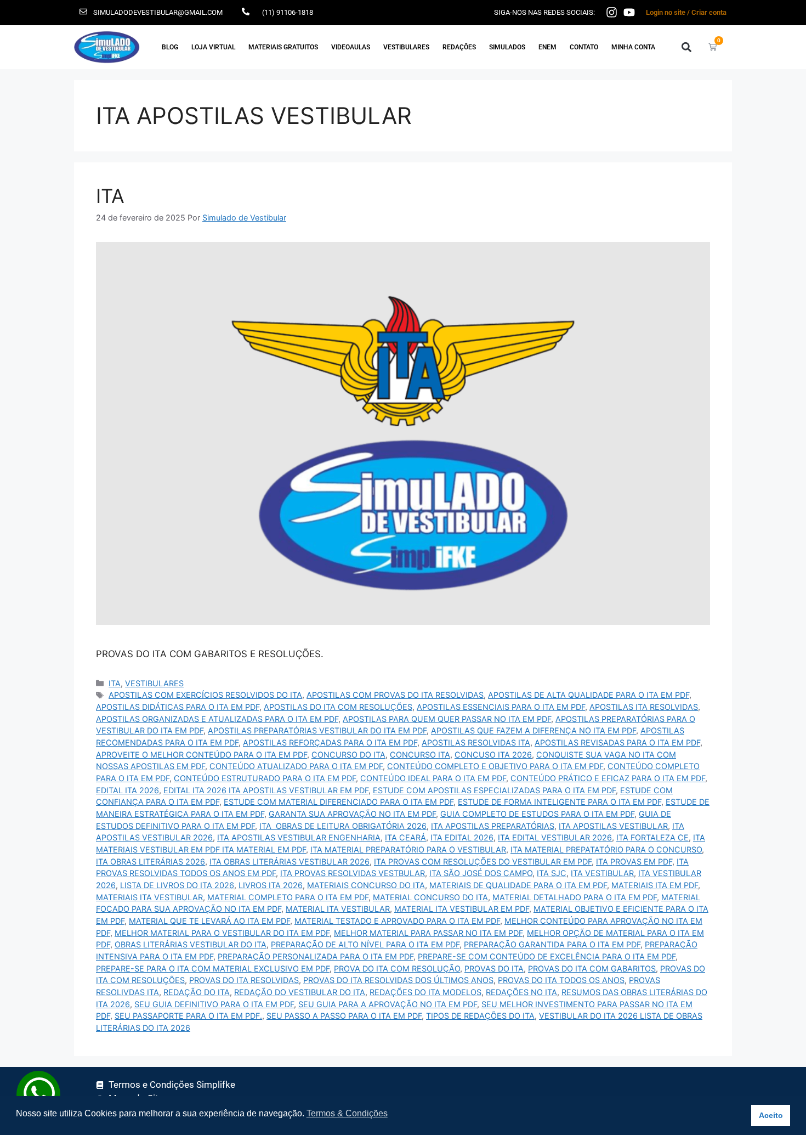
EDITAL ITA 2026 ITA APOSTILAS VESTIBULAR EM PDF (265, 790)
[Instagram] (611, 12)
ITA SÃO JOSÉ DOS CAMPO (480, 873)
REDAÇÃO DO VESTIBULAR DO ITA (299, 992)
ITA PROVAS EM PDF (634, 861)
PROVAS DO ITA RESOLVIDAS (244, 980)
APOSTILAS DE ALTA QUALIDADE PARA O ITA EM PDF (588, 694)
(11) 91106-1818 (287, 12)
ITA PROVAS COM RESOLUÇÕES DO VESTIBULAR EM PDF (483, 861)
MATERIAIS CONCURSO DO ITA (366, 885)
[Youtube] (629, 12)
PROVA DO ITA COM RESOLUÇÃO (397, 968)
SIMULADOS (507, 47)
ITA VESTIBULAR (602, 873)
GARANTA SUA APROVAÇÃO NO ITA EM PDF (352, 813)
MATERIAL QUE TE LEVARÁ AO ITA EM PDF (209, 920)
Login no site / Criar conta (686, 12)
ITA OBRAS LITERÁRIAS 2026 (150, 861)
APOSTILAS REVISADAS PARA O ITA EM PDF (617, 742)
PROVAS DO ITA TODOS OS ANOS (561, 980)
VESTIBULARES (406, 47)
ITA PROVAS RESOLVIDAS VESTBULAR (352, 873)
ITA (110, 195)
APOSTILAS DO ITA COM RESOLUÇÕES (338, 707)
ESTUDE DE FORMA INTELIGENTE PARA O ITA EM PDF (559, 801)
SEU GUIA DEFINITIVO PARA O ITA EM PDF (214, 1004)
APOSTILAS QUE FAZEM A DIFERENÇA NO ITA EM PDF (533, 730)
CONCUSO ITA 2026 (493, 754)
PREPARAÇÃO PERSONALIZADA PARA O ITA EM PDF (315, 956)
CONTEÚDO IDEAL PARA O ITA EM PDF (433, 778)
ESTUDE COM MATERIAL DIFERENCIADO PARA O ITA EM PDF (338, 801)
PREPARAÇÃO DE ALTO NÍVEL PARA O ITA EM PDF (365, 944)
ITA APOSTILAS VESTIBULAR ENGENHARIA (299, 837)
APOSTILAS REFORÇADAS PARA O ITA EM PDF (330, 742)
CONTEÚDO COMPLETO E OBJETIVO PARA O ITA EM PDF (495, 766)
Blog (170, 47)
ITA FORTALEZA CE (652, 837)
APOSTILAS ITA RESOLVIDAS (643, 707)
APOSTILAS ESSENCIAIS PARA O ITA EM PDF (501, 707)
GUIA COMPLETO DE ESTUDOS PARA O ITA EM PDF (537, 813)
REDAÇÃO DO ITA (196, 992)
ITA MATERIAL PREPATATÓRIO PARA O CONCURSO (606, 849)
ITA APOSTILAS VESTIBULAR (613, 826)
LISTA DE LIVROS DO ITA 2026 (177, 885)
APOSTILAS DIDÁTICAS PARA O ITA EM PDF (177, 707)
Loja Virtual (213, 47)
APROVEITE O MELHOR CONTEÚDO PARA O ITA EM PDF (201, 754)
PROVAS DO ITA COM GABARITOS (592, 968)
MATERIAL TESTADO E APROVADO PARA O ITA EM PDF (397, 920)
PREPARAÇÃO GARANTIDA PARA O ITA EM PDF (552, 944)
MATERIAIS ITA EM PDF (654, 885)
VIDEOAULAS (350, 47)
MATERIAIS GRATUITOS (283, 47)
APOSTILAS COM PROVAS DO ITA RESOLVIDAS (395, 694)
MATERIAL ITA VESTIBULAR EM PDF (461, 908)
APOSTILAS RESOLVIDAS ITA (476, 742)
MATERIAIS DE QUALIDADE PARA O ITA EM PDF (518, 885)
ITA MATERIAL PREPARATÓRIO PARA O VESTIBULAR (408, 849)
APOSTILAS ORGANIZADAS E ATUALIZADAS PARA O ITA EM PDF (217, 719)
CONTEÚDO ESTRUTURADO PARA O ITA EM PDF (265, 778)
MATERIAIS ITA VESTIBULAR (149, 897)
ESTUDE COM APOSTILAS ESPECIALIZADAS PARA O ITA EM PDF (494, 790)
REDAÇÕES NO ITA (521, 992)
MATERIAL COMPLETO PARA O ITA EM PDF (287, 897)
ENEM (547, 47)
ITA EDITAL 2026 (461, 837)
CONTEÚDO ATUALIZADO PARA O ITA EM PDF (296, 766)
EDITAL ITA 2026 (127, 790)
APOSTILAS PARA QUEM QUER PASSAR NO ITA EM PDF (447, 719)
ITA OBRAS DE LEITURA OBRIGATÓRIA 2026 (343, 826)
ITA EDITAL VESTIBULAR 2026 (555, 837)
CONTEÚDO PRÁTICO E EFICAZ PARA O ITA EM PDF (607, 778)
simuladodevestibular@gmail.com (158, 12)
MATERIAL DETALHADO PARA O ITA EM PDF (574, 897)
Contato (584, 47)
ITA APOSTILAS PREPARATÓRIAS (492, 826)
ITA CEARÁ (405, 837)
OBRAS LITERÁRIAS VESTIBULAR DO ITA (190, 944)
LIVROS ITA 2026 (271, 885)
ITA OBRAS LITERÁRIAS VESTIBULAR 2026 (289, 861)
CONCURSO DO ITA (348, 754)
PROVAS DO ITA (494, 968)
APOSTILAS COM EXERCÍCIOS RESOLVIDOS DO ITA (205, 694)
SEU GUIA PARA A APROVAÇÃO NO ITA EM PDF (387, 1004)
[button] (686, 47)
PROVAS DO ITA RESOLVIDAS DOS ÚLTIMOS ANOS (398, 980)
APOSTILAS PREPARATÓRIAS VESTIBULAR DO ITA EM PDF (317, 730)
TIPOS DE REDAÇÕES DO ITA (480, 1015)
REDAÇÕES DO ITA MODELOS (425, 992)
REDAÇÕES (459, 47)
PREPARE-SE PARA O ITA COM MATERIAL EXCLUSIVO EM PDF (213, 968)
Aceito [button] (771, 1115)
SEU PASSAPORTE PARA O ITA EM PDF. (188, 1015)
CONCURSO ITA (420, 754)
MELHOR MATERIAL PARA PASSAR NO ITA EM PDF (428, 933)
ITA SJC (551, 873)
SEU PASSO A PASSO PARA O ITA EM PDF (344, 1015)
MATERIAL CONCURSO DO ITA (430, 897)
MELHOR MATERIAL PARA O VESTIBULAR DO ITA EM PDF (222, 933)
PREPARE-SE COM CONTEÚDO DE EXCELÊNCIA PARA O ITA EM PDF (547, 956)
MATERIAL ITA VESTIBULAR (338, 908)
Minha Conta (633, 47)
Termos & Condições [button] (347, 1113)
